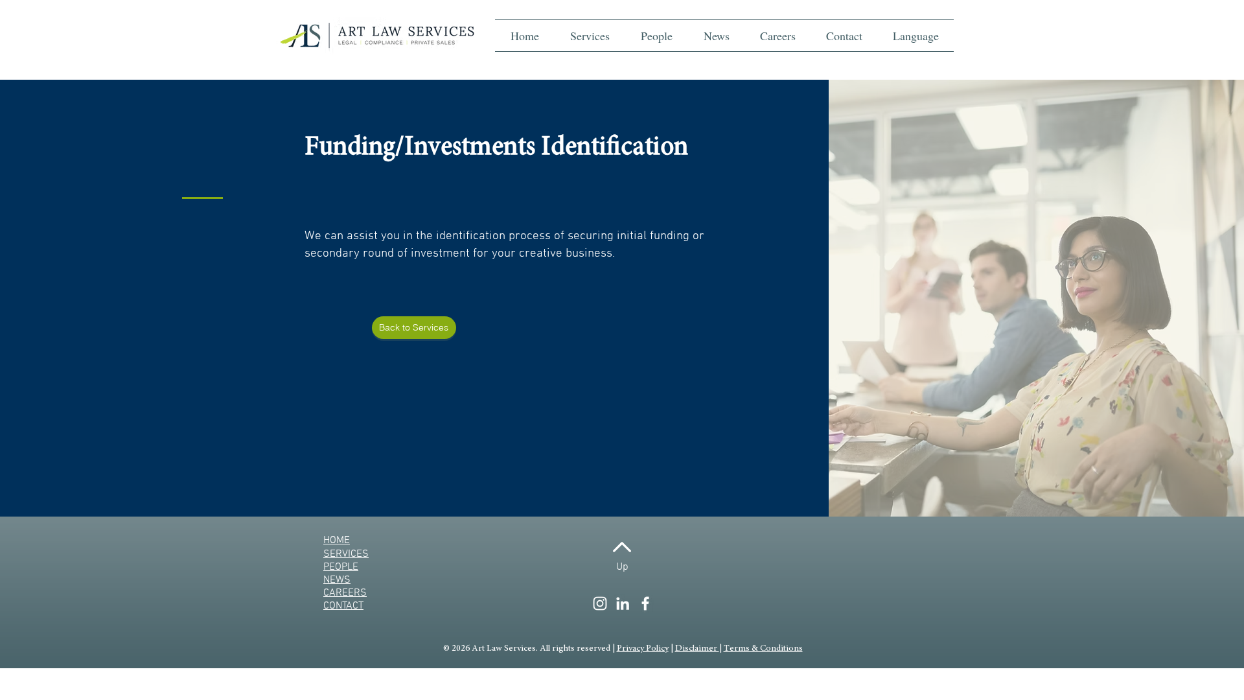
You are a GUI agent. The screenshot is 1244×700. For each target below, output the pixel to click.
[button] (915, 35)
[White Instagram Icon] (600, 603)
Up (622, 567)
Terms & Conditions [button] (763, 648)
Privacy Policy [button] (643, 648)
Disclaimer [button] (697, 648)
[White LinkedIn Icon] (623, 603)
